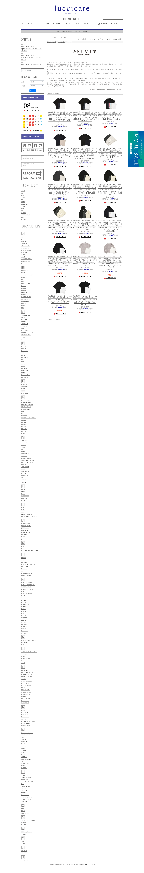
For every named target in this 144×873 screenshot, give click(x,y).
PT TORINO (24, 670)
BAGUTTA (24, 277)
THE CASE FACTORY (27, 782)
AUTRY (23, 254)
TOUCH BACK (25, 786)
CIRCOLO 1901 (26, 335)
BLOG (87, 23)
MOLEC (23, 600)
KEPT (22, 548)
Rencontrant (25, 717)
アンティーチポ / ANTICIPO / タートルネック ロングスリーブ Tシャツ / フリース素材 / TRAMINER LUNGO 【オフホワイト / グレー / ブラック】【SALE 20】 (110, 190)
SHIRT (23, 197)
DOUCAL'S (24, 357)
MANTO (23, 591)
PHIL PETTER (25, 703)
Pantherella (25, 701)
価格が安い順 (101, 89)
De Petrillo (24, 351)
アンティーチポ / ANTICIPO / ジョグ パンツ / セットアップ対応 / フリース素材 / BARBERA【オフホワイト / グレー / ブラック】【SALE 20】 (60, 225)
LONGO (23, 558)
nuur (22, 644)
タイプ (23, 86)
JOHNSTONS (25, 528)
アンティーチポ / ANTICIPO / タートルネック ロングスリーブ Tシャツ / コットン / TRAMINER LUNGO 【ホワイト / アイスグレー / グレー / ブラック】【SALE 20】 (110, 226)
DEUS (23, 366)
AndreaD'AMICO (26, 248)
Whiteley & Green (26, 832)
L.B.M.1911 (24, 562)
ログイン (100, 39)
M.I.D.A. (23, 615)
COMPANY (68, 23)
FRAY (22, 411)
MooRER (24, 596)
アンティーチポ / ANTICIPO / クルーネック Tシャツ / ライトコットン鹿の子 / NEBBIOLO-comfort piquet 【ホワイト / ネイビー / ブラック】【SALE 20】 (60, 117)
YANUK (23, 841)
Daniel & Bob (25, 375)
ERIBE (23, 391)
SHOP (77, 23)
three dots (24, 779)
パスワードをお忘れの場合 (114, 39)
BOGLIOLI (24, 270)
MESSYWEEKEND (26, 593)
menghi (23, 620)
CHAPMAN (24, 324)
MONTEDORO (25, 604)
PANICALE (24, 696)
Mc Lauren (24, 633)
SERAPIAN (24, 741)
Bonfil (23, 305)
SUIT (22, 193)
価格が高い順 (111, 89)
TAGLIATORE (25, 775)
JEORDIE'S (24, 534)
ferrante (24, 431)
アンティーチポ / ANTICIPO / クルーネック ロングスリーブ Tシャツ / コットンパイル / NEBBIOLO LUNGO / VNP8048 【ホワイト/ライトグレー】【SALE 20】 (110, 262)
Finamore (24, 415)
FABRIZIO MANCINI (27, 405)
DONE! (23, 359)
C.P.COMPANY (25, 330)
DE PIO (23, 348)
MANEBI (23, 607)
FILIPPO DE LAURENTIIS (28, 418)
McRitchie (24, 622)
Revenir (23, 710)
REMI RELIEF (24, 714)
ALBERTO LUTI (25, 261)
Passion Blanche (26, 676)
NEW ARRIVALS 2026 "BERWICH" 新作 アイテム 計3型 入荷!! (31, 66)
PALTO (23, 687)
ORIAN (23, 656)
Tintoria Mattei (26, 799)
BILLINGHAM (25, 301)
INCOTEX (24, 512)
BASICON (24, 288)
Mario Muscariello (27, 589)
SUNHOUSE (24, 763)
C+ (22, 339)
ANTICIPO (24, 243)
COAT (23, 191)
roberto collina (26, 725)
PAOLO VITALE (25, 690)
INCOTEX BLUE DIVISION (29, 516)
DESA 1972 (24, 353)
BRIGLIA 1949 (25, 299)
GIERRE (23, 464)
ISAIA (22, 507)
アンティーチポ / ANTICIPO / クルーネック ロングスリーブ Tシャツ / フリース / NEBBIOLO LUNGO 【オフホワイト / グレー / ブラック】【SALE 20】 (85, 189)
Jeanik (23, 537)
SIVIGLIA (23, 750)
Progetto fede (25, 694)
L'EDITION (24, 566)
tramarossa (25, 795)
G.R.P (23, 469)
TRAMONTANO (26, 777)
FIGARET (23, 424)
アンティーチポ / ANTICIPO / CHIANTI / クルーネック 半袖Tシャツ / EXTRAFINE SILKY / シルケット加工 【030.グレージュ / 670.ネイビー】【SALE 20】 (60, 153)
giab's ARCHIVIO (26, 458)
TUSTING (24, 788)
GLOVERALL (25, 480)
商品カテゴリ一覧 (51, 42)
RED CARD (24, 712)
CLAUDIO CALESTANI (27, 332)
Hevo (23, 494)
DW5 (22, 362)
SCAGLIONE (25, 737)
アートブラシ (25, 860)
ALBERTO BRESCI (26, 259)
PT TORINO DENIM (27, 672)
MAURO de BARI (26, 587)
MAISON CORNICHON (28, 585)
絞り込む (32, 90)
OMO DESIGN (25, 658)
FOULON (24, 429)
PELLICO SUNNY (26, 685)
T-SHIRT (23, 206)
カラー (23, 82)
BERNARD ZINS (26, 292)
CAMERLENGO (25, 315)
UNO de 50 (24, 809)
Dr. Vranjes (24, 377)
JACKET (23, 195)
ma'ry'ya (24, 624)
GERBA (23, 451)
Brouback (24, 303)
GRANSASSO (25, 475)
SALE (47, 23)
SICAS (23, 755)
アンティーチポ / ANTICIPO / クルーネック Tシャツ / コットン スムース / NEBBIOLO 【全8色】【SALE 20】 (110, 115)
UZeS (23, 811)
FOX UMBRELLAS (26, 402)
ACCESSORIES (25, 215)
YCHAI (23, 843)
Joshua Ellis (24, 530)
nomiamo (24, 642)
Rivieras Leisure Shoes (28, 721)
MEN (30, 23)
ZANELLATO (25, 853)
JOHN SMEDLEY (26, 526)
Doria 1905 (24, 370)
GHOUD (23, 482)
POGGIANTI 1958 (26, 674)
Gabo (23, 447)
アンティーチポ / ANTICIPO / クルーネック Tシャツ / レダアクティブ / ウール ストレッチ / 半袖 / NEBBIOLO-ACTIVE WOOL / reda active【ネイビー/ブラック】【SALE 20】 (85, 153)
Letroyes (24, 569)
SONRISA (24, 757)
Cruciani (24, 321)
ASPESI (23, 263)
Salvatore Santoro (27, 733)
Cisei (22, 328)
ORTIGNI (24, 654)
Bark (22, 279)
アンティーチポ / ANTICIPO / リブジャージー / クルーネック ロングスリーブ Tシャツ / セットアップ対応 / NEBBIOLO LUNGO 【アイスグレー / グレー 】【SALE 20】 (60, 190)
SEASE (23, 744)
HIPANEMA (24, 498)
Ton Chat (24, 790)
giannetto (24, 456)
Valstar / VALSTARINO (28, 820)
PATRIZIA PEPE (25, 698)
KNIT (22, 199)
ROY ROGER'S (25, 723)
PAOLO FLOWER (26, 692)
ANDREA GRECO (26, 250)
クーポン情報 (82, 39)
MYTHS (23, 602)
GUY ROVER (25, 453)
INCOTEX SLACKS (26, 514)
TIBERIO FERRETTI (26, 797)
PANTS (23, 208)
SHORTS (24, 210)
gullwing (23, 473)
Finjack (23, 427)
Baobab (23, 286)
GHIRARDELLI (25, 467)
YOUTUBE (56, 23)
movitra (23, 628)
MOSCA (23, 598)
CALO (23, 317)
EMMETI (23, 389)
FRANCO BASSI (26, 407)
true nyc (23, 792)
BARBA (23, 273)
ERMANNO (24, 393)
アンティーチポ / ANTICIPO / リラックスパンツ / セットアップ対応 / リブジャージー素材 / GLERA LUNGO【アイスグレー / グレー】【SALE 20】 (110, 153)
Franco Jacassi (25, 409)
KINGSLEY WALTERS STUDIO (30, 550)
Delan (23, 355)
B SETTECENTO (26, 297)
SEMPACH (24, 746)
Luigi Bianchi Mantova (28, 564)
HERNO (23, 491)
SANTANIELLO (25, 735)
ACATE (23, 237)
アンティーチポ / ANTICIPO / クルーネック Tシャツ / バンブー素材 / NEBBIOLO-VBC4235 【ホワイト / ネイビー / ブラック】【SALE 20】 (85, 116)
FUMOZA (24, 420)
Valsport (24, 822)
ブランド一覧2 (61, 42)
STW (22, 761)
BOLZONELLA (25, 284)
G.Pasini (23, 445)
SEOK (23, 748)
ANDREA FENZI (25, 246)
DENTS (23, 364)
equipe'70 (24, 386)
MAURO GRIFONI (26, 582)
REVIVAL (23, 719)
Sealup (23, 739)
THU (22, 784)
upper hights (25, 813)
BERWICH (24, 290)
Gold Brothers (25, 471)
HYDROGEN (25, 496)
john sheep (24, 539)
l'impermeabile (26, 575)
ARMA (23, 257)
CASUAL (39, 23)
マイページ (92, 39)
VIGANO (23, 824)
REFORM (24, 219)
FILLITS (23, 422)
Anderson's (24, 252)
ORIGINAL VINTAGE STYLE (29, 652)
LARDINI (23, 560)
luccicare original (26, 573)
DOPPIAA (24, 368)
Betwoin (24, 294)
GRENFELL (24, 478)
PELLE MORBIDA (26, 683)
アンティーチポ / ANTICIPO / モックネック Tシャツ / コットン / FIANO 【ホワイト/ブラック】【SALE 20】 (60, 299)
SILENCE (23, 752)
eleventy (24, 384)
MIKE (22, 613)
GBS (22, 449)
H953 (23, 500)
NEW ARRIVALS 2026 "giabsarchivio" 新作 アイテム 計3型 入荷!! (31, 49)
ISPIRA (23, 510)
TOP (22, 23)
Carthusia (24, 319)
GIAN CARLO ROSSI (27, 462)
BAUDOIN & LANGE (27, 275)
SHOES (23, 213)
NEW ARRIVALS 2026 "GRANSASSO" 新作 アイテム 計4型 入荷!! (31, 58)
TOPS (23, 202)
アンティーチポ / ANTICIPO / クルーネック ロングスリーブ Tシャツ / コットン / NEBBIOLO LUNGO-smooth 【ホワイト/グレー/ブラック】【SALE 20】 (60, 261)
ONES (23, 663)
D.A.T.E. (23, 346)
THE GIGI (24, 440)
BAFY (23, 281)
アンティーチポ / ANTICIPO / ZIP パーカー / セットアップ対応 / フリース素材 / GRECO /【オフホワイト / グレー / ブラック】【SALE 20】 (85, 225)
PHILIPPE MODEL (26, 681)
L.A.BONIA (24, 571)
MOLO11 (24, 626)
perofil (23, 679)
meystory (24, 617)
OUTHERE (24, 660)
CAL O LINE (24, 337)
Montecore (24, 631)
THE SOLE (24, 768)
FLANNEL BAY (25, 400)
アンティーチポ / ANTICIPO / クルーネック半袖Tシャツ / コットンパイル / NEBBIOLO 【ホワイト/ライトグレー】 (85, 261)
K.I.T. (22, 546)
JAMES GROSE (25, 523)
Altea (23, 239)
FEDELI (23, 433)
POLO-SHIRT (25, 204)
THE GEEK (24, 442)
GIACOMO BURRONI (27, 460)
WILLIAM (24, 834)
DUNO (23, 373)
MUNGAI (24, 611)
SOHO (23, 765)
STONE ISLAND (26, 759)
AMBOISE (24, 241)
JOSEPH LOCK (25, 532)
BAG (22, 217)
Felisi (23, 413)
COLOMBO (24, 326)
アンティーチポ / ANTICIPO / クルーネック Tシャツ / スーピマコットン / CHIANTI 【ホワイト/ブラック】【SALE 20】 (85, 300)
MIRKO (23, 609)
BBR (22, 308)
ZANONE (24, 851)
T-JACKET (24, 801)
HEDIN (23, 489)
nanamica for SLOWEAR (28, 640)
